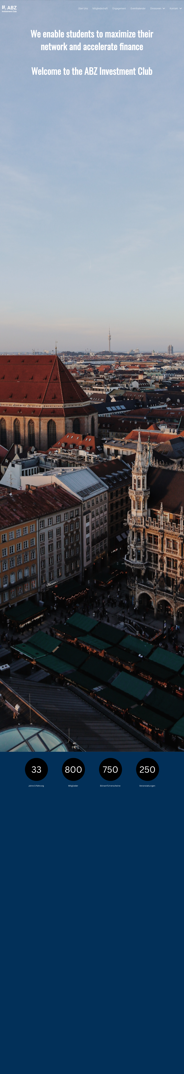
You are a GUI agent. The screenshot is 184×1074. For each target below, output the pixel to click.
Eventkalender (138, 8)
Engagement (119, 8)
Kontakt (174, 8)
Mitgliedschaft (100, 8)
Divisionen (155, 8)
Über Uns (83, 8)
